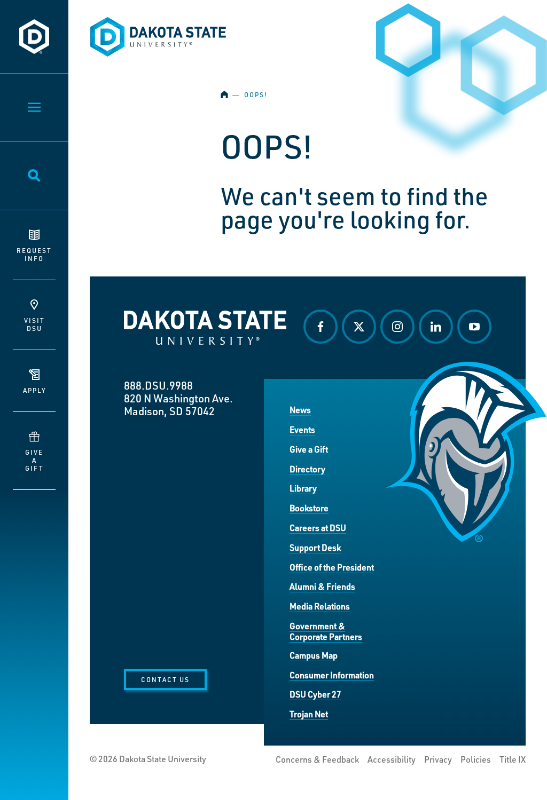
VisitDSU (34, 324)
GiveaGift (34, 460)
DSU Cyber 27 (315, 694)
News (300, 409)
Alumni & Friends (322, 586)
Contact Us (165, 679)
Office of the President (332, 567)
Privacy (438, 759)
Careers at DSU (318, 527)
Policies (475, 759)
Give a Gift (309, 449)
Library (303, 488)
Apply (34, 390)
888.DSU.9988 (158, 385)
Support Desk (315, 547)
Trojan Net (309, 713)
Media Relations (320, 606)
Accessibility (392, 759)
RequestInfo (34, 254)
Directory (307, 468)
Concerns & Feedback (317, 759)
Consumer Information (332, 674)
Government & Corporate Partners (326, 631)
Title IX (512, 759)
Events (302, 429)
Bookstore (309, 507)
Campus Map (314, 655)
